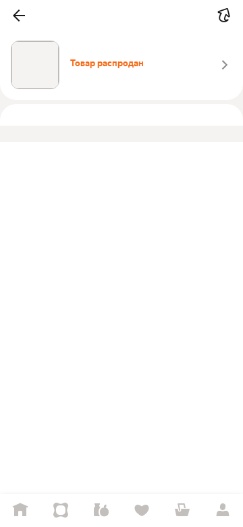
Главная (20, 510)
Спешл (60, 510)
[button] (19, 15)
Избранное (142, 510)
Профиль (222, 510)
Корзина (182, 510)
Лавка (101, 510)
